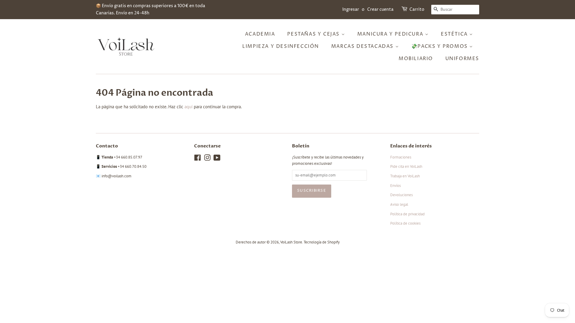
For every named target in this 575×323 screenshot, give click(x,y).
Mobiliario (416, 58)
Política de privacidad (407, 214)
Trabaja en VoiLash (405, 176)
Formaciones (400, 157)
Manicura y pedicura (391, 34)
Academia (260, 34)
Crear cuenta (380, 9)
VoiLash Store (291, 242)
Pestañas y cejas (314, 34)
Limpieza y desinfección (280, 46)
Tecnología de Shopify (322, 242)
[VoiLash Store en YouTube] (217, 159)
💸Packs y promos (440, 46)
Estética (455, 34)
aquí (188, 106)
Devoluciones (401, 194)
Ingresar (350, 9)
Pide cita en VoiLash (406, 166)
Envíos (395, 185)
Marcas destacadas (363, 46)
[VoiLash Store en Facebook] (197, 159)
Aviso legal (399, 204)
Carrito (416, 9)
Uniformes (462, 58)
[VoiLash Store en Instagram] (207, 159)
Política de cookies (405, 223)
